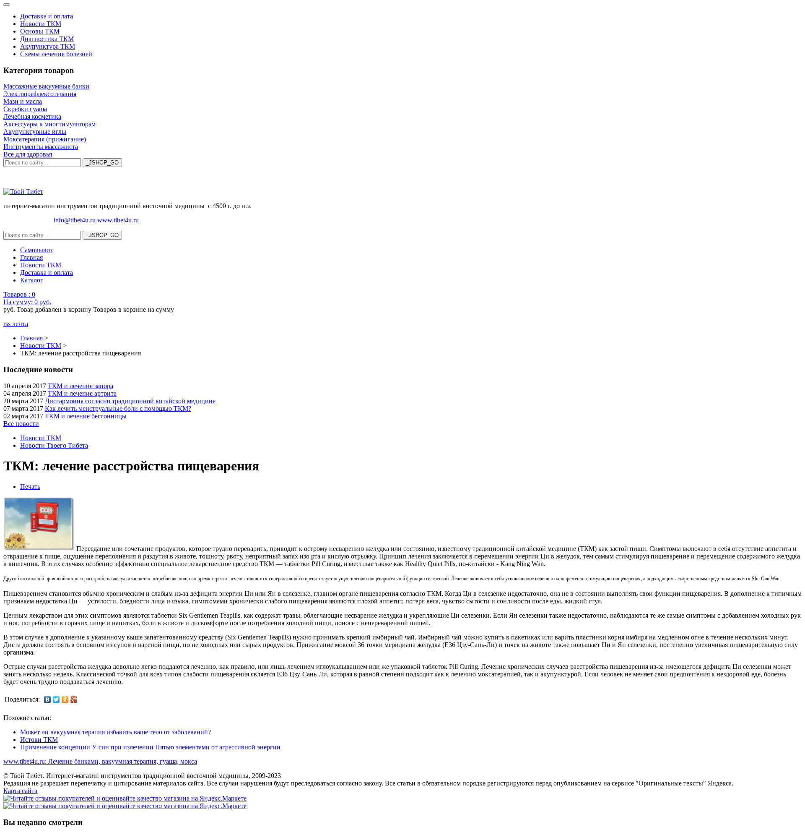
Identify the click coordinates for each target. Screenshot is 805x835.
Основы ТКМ (40, 31)
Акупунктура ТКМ (47, 46)
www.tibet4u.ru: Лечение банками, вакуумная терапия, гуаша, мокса (100, 761)
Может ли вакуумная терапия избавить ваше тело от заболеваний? (115, 732)
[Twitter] (56, 699)
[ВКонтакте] (47, 699)
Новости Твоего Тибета (54, 445)
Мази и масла (22, 101)
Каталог (31, 280)
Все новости (21, 423)
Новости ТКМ (40, 23)
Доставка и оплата (46, 16)
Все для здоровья (27, 154)
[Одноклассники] (65, 699)
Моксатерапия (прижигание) (44, 139)
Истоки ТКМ (39, 739)
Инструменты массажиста (40, 146)
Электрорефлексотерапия (39, 93)
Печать (30, 486)
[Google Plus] (74, 699)
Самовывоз (36, 249)
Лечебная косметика (32, 116)
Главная (31, 257)
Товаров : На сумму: (27, 298)
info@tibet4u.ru (75, 220)
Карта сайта (20, 790)
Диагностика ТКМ (47, 38)
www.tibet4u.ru (118, 220)
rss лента (15, 323)
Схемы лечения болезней (56, 53)
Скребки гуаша (25, 108)
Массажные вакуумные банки (46, 86)
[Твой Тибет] (23, 191)
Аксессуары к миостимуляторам (49, 124)
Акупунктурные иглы (34, 131)
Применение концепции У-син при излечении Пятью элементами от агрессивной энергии (150, 747)
